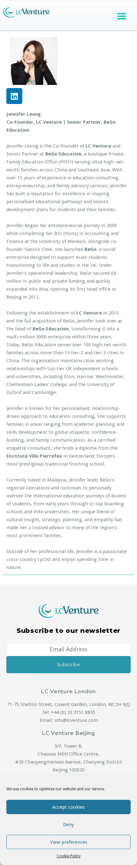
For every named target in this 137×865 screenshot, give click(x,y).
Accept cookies (68, 807)
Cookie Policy (69, 856)
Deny (68, 824)
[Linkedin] (14, 96)
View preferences (68, 842)
